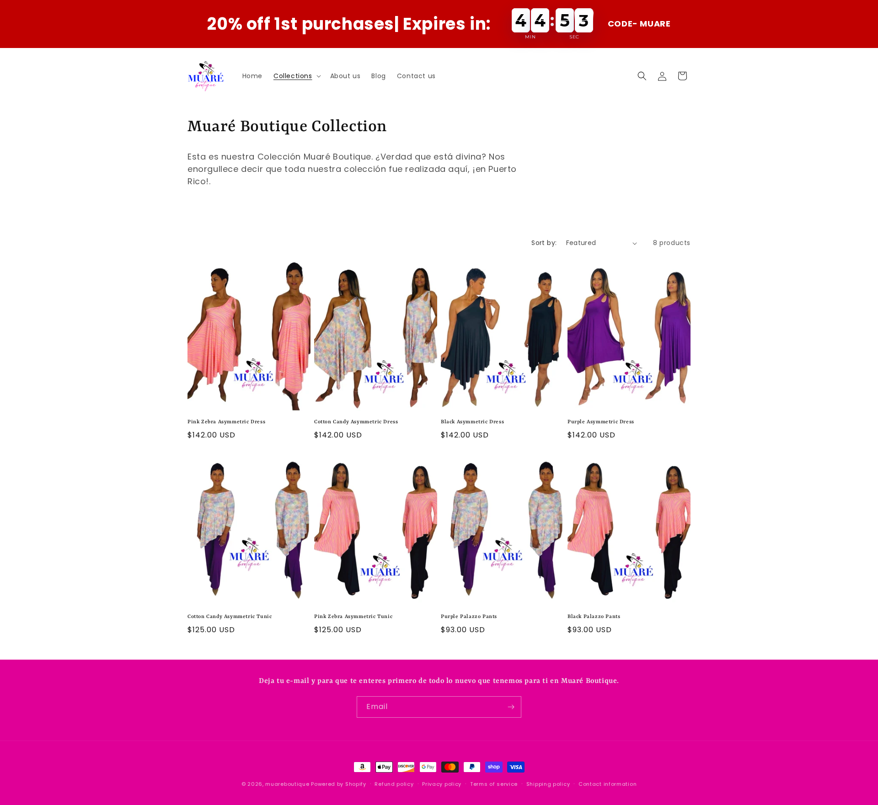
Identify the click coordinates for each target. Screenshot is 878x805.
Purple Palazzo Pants (469, 617)
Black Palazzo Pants (593, 617)
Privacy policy (441, 784)
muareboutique (287, 784)
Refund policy (394, 784)
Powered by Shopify (338, 784)
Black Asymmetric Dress (472, 422)
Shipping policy (548, 784)
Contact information (607, 784)
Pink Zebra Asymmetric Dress (226, 422)
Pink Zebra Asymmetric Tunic (353, 617)
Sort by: (544, 242)
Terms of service (494, 784)
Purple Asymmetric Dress (600, 422)
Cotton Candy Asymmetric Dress (356, 422)
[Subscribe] (511, 707)
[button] (296, 75)
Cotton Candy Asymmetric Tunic (229, 617)
